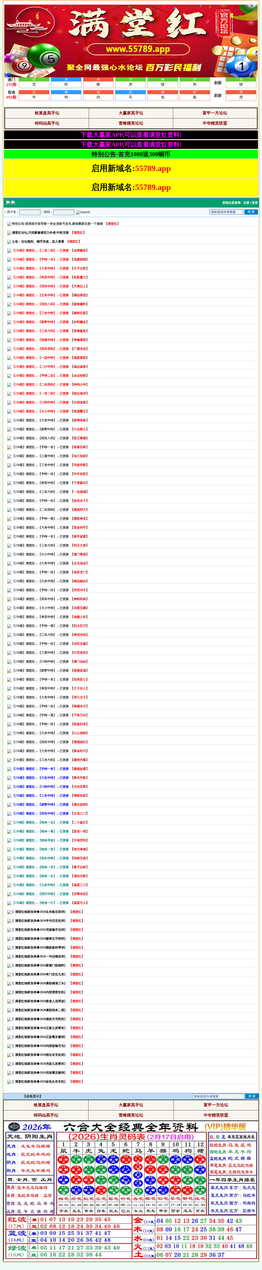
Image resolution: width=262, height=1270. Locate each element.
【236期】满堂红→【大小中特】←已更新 (40, 554)
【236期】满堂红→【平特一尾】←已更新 (40, 518)
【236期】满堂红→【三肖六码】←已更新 (40, 492)
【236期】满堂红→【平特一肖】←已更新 (40, 447)
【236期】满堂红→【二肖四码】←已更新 (40, 509)
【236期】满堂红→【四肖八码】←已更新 (40, 438)
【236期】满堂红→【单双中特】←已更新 (40, 483)
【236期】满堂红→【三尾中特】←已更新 (40, 456)
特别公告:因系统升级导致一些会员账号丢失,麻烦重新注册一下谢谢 (57, 223)
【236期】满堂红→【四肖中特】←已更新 (40, 599)
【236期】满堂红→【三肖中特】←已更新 (40, 465)
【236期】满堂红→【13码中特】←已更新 (40, 661)
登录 (255, 203)
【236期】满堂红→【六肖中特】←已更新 (40, 420)
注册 (246, 203)
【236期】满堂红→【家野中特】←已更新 (40, 429)
